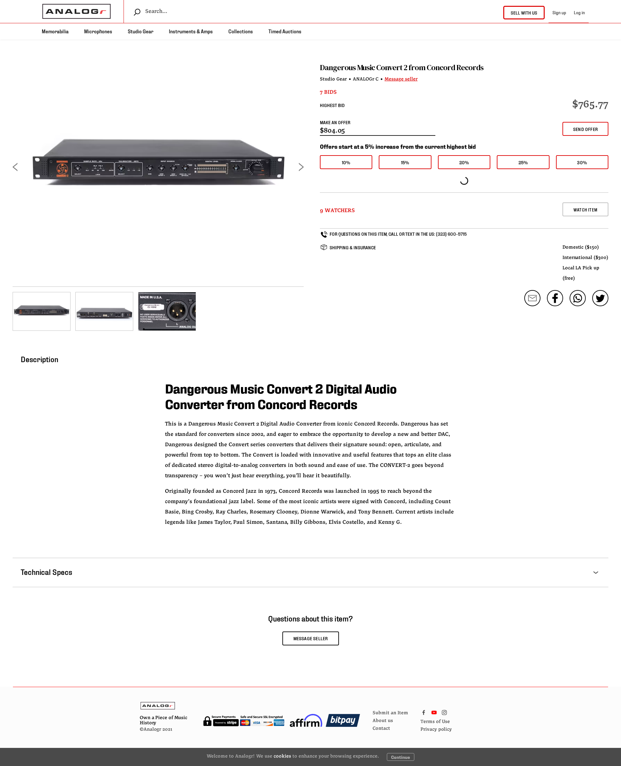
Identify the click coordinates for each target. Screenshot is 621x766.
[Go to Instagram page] (444, 711)
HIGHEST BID (332, 105)
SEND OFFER (585, 129)
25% (523, 162)
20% (464, 162)
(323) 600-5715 (451, 233)
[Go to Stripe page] (244, 720)
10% (346, 162)
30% (582, 162)
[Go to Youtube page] (434, 711)
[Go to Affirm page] (306, 720)
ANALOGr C (365, 79)
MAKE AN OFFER (335, 122)
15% (405, 162)
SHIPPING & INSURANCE (353, 247)
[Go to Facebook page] (423, 711)
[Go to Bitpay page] (343, 720)
